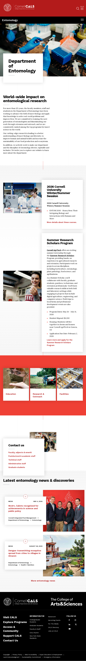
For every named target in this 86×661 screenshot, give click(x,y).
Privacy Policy (17, 654)
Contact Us (10, 640)
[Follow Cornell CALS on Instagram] (75, 620)
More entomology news (43, 581)
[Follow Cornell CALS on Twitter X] (76, 624)
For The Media (53, 624)
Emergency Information (52, 657)
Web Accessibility (31, 654)
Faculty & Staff (35, 629)
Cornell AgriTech (54, 250)
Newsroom (52, 616)
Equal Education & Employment (51, 654)
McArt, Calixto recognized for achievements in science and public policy (23, 508)
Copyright (6, 654)
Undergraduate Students (35, 621)
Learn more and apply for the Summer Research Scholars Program (59, 342)
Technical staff (15, 460)
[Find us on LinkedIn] (69, 624)
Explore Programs (15, 622)
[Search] (77, 8)
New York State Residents (35, 637)
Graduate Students (36, 625)
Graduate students (16, 467)
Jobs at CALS (53, 631)
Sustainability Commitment (31, 657)
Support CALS (12, 635)
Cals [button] (82, 6)
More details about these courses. (62, 222)
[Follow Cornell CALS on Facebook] (69, 620)
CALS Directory (53, 627)
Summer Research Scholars (62, 256)
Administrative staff (17, 464)
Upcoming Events (54, 620)
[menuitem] (82, 8)
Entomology (10, 20)
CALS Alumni (34, 632)
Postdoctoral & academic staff (21, 456)
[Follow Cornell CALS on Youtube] (69, 629)
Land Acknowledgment (11, 657)
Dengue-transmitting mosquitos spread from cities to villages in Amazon (24, 553)
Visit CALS (10, 617)
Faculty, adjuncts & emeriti (20, 452)
